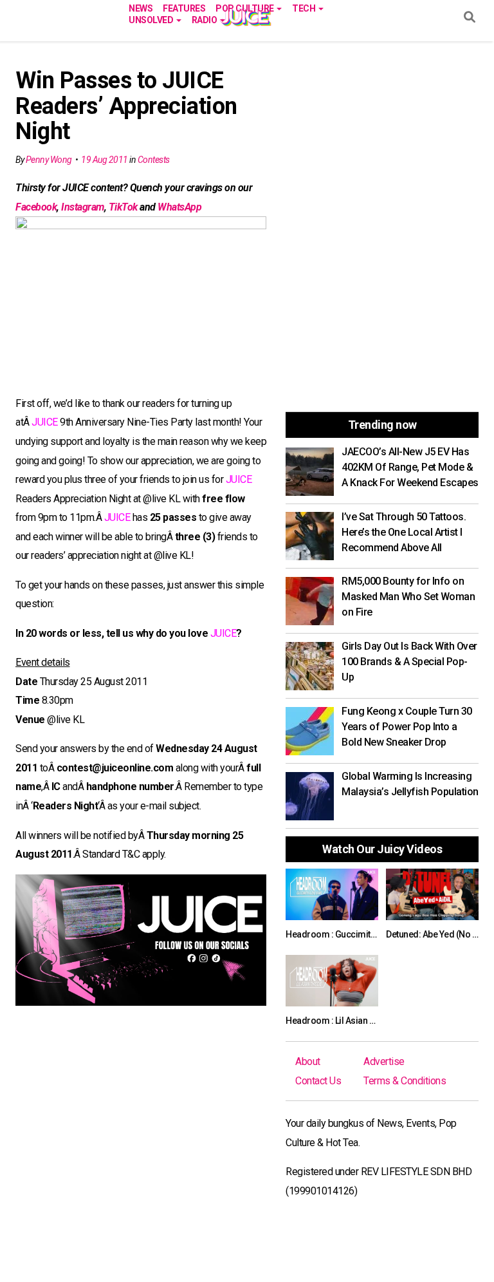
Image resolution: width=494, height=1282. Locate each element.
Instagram (82, 207)
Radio (205, 19)
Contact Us (318, 1081)
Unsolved (152, 19)
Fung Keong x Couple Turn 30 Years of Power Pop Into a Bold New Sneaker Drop (407, 726)
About (307, 1061)
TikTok (123, 207)
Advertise (384, 1061)
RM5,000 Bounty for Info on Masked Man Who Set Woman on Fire (408, 596)
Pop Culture (245, 7)
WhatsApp (179, 207)
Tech (304, 7)
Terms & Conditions (404, 1081)
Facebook (36, 207)
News (140, 7)
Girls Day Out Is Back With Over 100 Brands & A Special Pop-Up (409, 661)
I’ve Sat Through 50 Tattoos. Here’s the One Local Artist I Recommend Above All (404, 532)
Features (184, 7)
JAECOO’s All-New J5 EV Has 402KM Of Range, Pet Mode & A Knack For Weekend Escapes (410, 467)
